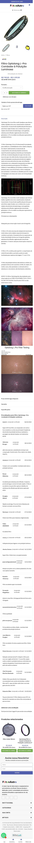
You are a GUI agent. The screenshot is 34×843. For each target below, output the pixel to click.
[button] (17, 10)
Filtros (8, 55)
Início (2, 55)
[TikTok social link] (15, 797)
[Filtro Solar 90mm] (9, 730)
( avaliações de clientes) (15, 74)
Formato (4, 84)
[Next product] (32, 55)
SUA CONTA (6, 812)
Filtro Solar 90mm (9, 739)
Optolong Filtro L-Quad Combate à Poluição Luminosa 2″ (25, 741)
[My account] (32, 5)
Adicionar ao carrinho (19, 92)
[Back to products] (30, 55)
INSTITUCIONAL (7, 803)
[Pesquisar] (4, 5)
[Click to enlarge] (4, 39)
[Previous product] (28, 55)
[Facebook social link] (3, 797)
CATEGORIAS (6, 808)
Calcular (28, 106)
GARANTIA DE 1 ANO (17, 1)
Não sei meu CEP (5, 109)
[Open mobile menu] (1, 5)
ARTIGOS (5, 817)
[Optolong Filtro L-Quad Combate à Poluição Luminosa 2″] (25, 730)
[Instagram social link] (7, 797)
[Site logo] (17, 5)
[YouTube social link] (11, 797)
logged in (14, 711)
